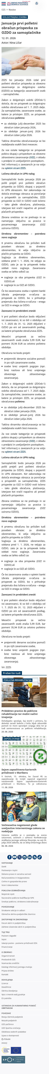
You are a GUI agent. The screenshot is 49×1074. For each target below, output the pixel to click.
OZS (3, 9)
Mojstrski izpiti (8, 894)
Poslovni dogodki (9, 936)
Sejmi (4, 939)
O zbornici (7, 952)
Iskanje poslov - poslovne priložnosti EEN (19, 943)
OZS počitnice (8, 1024)
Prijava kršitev (8, 970)
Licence (5, 983)
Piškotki (7, 1039)
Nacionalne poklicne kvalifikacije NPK (18, 898)
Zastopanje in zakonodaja (15, 919)
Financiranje (7, 947)
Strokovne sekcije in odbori (13, 910)
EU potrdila (6, 998)
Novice (12, 9)
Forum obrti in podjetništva (13, 923)
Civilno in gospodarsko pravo (14, 881)
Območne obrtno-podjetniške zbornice (18, 914)
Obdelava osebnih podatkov (14, 1032)
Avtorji (4, 1043)
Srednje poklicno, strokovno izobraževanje (20, 901)
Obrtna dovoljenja (9, 991)
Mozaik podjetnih (9, 1020)
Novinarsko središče (10, 963)
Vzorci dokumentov (10, 885)
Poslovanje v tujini (9, 870)
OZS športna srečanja (11, 1028)
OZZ (32, 157)
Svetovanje (7, 863)
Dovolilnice (6, 987)
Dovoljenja (7, 980)
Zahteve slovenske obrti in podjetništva (19, 927)
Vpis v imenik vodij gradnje (13, 994)
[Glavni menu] (3, 4)
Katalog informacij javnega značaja (17, 967)
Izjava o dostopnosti (10, 1035)
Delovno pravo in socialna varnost (16, 874)
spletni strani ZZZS (15, 168)
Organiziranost (8, 956)
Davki (4, 866)
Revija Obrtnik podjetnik (12, 1017)
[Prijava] (36, 3)
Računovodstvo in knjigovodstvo (15, 878)
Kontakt (5, 974)
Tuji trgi (6, 932)
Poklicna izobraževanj (13, 890)
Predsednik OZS (8, 959)
